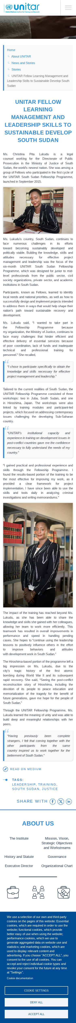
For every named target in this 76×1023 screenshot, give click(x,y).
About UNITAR (21, 56)
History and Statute (19, 856)
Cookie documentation (20, 978)
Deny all (36, 1002)
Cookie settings (36, 990)
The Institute (19, 838)
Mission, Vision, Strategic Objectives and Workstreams (57, 843)
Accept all (36, 1014)
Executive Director (19, 866)
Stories (16, 69)
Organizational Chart (57, 866)
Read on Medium (26, 769)
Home (11, 50)
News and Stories (23, 63)
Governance (57, 856)
